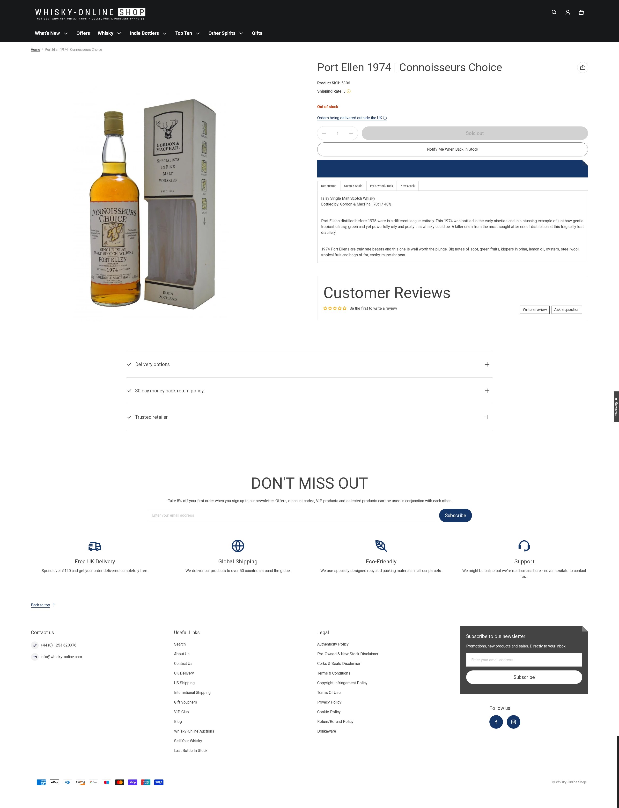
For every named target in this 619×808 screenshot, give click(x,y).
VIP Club (181, 712)
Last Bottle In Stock (190, 750)
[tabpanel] (452, 227)
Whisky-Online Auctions (194, 731)
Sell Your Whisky (188, 741)
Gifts (257, 33)
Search (180, 644)
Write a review (535, 309)
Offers (83, 33)
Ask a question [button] (566, 309)
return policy (372, 397)
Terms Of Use (329, 692)
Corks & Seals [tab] (353, 186)
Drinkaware (326, 731)
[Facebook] (496, 722)
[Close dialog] (614, 740)
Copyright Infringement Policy (342, 683)
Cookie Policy (329, 712)
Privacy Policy (329, 702)
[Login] (568, 12)
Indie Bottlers (144, 33)
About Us (182, 654)
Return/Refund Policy (335, 721)
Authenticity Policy (333, 644)
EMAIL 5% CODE (573, 796)
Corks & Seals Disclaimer (338, 663)
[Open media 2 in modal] (151, 204)
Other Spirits (222, 33)
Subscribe (455, 515)
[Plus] (351, 133)
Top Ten (183, 33)
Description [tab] (328, 186)
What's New (47, 33)
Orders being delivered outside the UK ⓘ (352, 118)
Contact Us (183, 663)
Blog (178, 721)
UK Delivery (184, 673)
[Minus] (324, 133)
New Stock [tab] (408, 186)
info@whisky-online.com (61, 656)
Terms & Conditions (333, 673)
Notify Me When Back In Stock (452, 149)
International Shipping (192, 692)
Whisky (105, 33)
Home (35, 49)
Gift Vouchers (185, 702)
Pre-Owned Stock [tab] (381, 186)
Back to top (40, 605)
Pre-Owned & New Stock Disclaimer (347, 654)
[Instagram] (513, 722)
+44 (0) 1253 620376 (58, 645)
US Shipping (184, 683)
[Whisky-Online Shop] (90, 12)
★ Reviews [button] (616, 406)
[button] (554, 12)
